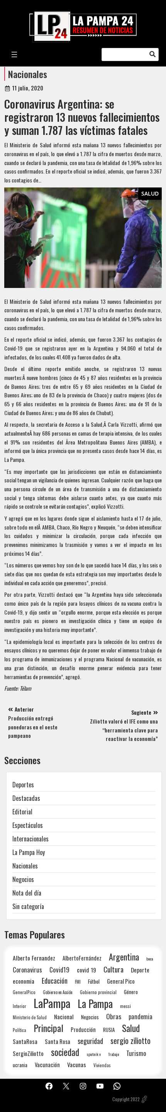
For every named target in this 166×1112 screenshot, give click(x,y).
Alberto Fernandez (34, 958)
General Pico (121, 981)
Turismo (136, 1053)
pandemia (140, 1016)
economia (23, 981)
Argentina (124, 956)
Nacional (64, 1016)
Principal (48, 1027)
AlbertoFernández (82, 958)
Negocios (23, 879)
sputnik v (93, 1054)
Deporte (140, 970)
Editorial (22, 811)
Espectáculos (27, 825)
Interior (19, 1006)
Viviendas (102, 1065)
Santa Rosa (57, 1041)
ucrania (20, 1065)
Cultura (113, 969)
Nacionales (27, 74)
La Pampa (95, 1003)
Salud (150, 193)
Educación (55, 980)
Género (131, 992)
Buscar (152, 54)
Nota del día (26, 892)
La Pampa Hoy (28, 852)
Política (19, 1030)
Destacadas (26, 798)
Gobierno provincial (98, 992)
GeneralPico (24, 992)
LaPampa (52, 1002)
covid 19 (86, 969)
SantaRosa (25, 1041)
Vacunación (47, 1065)
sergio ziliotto (130, 1040)
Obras (113, 1016)
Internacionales (30, 838)
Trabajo (113, 1054)
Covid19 (59, 969)
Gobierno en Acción (58, 992)
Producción (83, 1029)
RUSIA (109, 1030)
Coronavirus (27, 969)
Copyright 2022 (126, 1099)
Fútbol (94, 981)
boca (149, 958)
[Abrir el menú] (14, 54)
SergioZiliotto (28, 1053)
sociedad (65, 1051)
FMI (78, 981)
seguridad (90, 1040)
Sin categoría (28, 906)
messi (125, 1006)
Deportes (23, 784)
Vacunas (76, 1064)
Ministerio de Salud (30, 1017)
